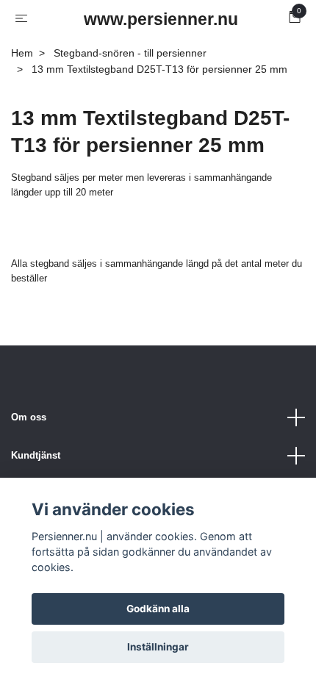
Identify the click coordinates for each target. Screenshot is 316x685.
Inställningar (158, 647)
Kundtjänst (35, 455)
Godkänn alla (158, 608)
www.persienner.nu (161, 19)
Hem (22, 53)
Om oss (28, 417)
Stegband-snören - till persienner (130, 53)
